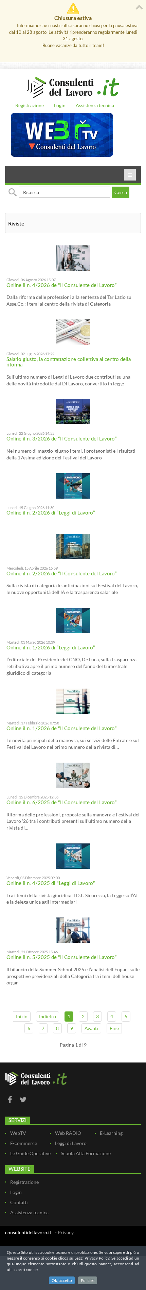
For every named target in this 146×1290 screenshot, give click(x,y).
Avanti (91, 1028)
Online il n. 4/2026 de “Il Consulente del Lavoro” (61, 285)
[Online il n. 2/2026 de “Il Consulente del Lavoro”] (73, 546)
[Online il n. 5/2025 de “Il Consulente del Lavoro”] (73, 929)
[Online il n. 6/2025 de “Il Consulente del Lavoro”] (73, 775)
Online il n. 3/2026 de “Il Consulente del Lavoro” (61, 438)
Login (60, 105)
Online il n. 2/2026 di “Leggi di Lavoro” (50, 513)
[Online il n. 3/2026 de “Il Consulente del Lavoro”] (73, 411)
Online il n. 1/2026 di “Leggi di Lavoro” (50, 647)
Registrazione (29, 105)
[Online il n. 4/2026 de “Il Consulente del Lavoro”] (73, 257)
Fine (114, 1028)
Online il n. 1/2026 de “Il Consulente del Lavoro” (61, 728)
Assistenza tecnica (95, 105)
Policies (87, 1280)
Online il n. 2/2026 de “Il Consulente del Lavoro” (61, 573)
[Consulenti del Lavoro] (73, 86)
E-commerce (23, 1143)
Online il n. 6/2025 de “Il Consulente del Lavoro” (61, 802)
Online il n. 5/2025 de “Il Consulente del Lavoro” (61, 957)
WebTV (18, 1133)
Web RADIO (68, 1133)
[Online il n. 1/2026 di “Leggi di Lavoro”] (73, 620)
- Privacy (64, 1232)
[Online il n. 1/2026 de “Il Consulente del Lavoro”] (73, 700)
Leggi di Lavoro (71, 1143)
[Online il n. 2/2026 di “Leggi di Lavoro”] (73, 485)
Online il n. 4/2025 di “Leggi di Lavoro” (50, 883)
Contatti (19, 1202)
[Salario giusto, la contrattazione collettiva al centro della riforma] (73, 331)
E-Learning (111, 1133)
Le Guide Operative (30, 1153)
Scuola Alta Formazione (86, 1153)
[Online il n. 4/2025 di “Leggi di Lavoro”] (73, 855)
